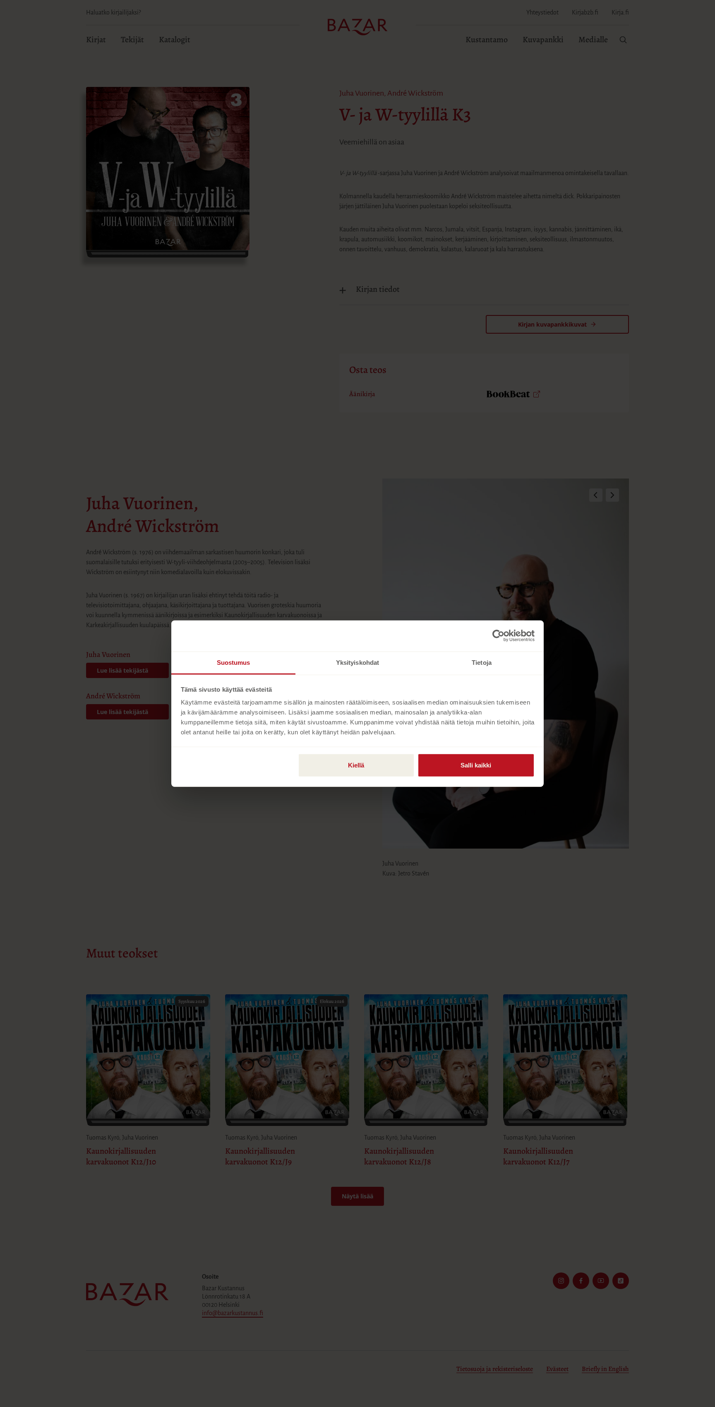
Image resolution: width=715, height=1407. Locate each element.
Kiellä (356, 764)
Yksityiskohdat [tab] (357, 662)
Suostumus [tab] (233, 662)
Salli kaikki (476, 764)
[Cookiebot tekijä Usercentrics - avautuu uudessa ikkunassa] (498, 636)
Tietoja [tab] (482, 662)
